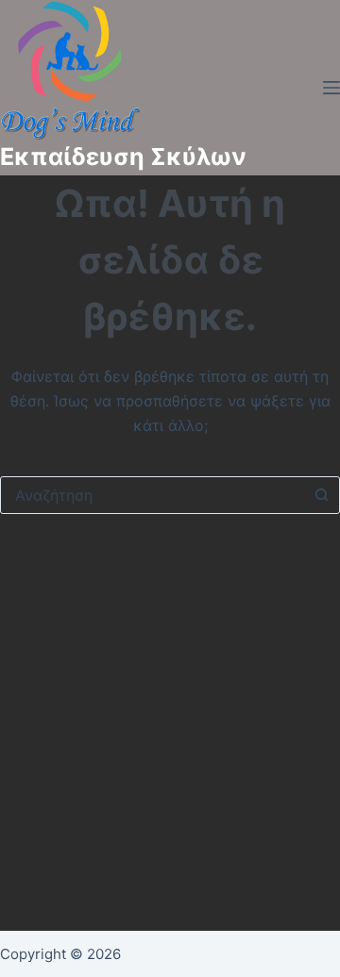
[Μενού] (331, 87)
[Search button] (321, 495)
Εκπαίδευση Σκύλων (123, 156)
